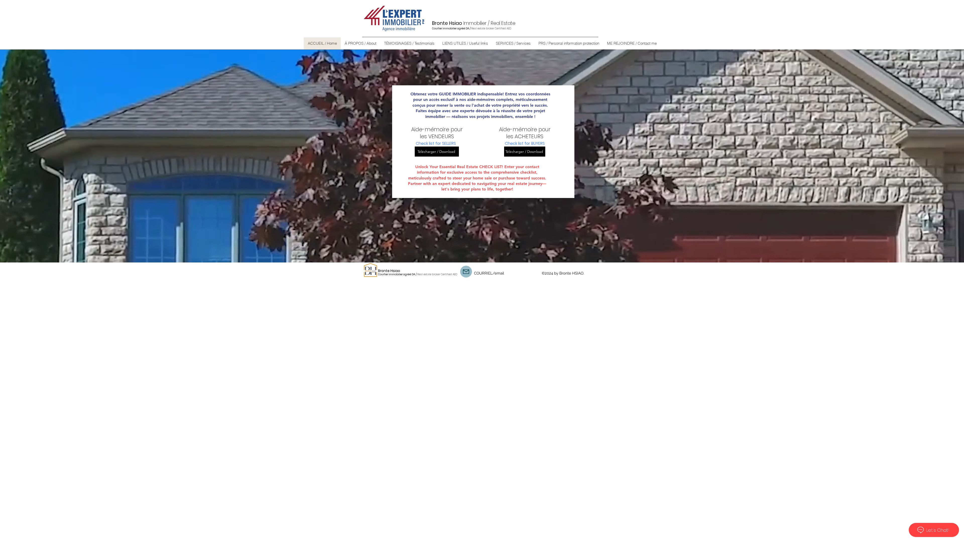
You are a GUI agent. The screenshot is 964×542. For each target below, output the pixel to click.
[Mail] (466, 272)
